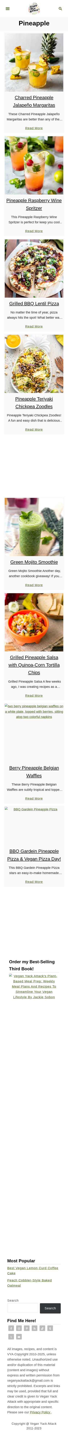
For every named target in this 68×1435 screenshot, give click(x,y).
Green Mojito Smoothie (34, 562)
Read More (34, 128)
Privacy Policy (40, 1412)
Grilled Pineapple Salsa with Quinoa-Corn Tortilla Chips (34, 665)
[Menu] (7, 9)
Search (13, 1300)
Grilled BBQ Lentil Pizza (34, 303)
